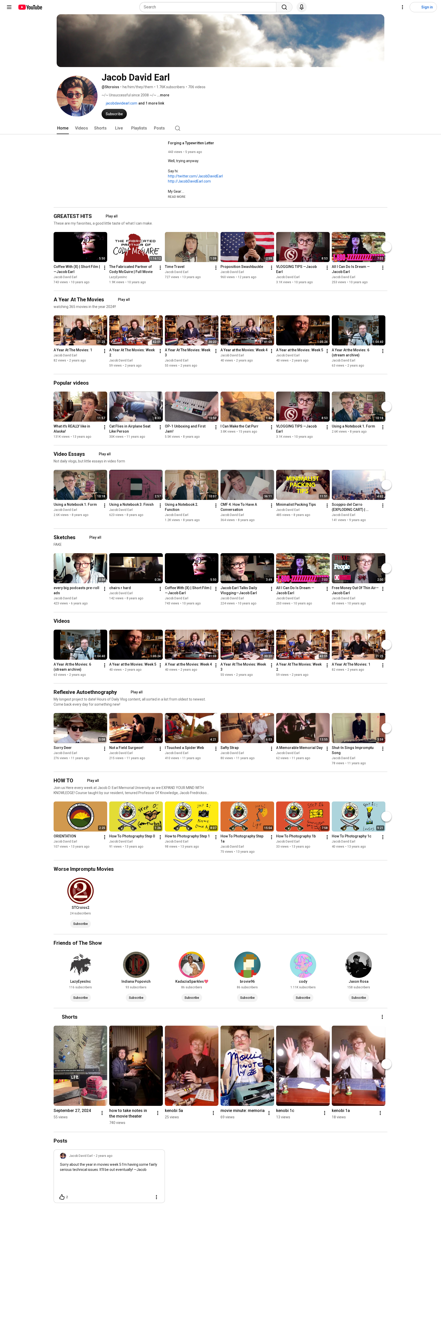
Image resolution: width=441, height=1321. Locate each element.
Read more (177, 197)
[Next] (386, 247)
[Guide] (9, 7)
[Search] (284, 7)
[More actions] (105, 268)
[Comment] (146, 1197)
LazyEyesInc (118, 277)
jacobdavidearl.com (121, 103)
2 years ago (104, 1156)
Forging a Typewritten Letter (191, 143)
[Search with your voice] (302, 7)
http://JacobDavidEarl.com (189, 181)
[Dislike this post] (74, 1197)
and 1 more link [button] (151, 103)
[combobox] (209, 7)
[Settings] (402, 7)
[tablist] (220, 128)
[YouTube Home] (30, 7)
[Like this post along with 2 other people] (62, 1197)
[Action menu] (156, 1197)
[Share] (134, 1197)
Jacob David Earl (65, 277)
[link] (109, 1178)
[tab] (63, 128)
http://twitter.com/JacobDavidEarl (195, 176)
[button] (177, 196)
